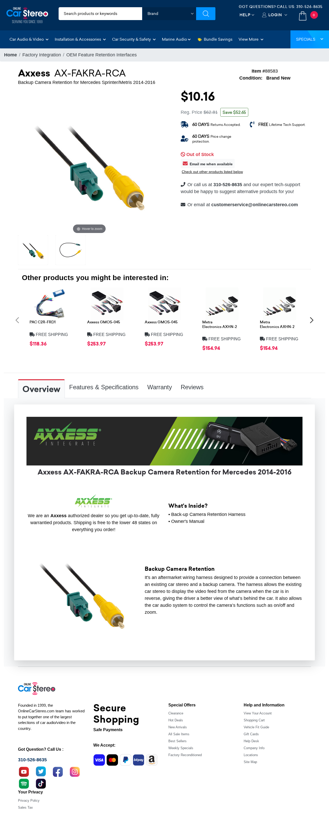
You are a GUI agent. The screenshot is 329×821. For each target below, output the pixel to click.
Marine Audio (174, 39)
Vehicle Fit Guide (256, 727)
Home (10, 54)
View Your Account (258, 713)
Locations (251, 755)
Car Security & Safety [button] (132, 39)
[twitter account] (41, 771)
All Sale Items (178, 734)
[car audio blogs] (24, 783)
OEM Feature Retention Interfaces (101, 54)
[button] (17, 319)
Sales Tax (25, 807)
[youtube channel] (24, 771)
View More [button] (249, 39)
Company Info (254, 748)
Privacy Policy (29, 800)
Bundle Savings (218, 39)
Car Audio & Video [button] (27, 39)
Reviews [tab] (192, 387)
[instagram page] (75, 771)
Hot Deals (175, 720)
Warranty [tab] (159, 387)
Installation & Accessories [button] (78, 39)
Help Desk (251, 741)
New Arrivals (177, 727)
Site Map (250, 762)
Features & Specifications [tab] (104, 387)
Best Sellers (177, 741)
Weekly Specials (180, 748)
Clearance (175, 713)
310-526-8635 (309, 6)
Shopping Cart (254, 720)
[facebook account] (58, 771)
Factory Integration (41, 54)
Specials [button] (305, 39)
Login (275, 15)
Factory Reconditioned (185, 755)
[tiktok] (41, 783)
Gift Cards (251, 734)
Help (245, 15)
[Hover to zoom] (89, 163)
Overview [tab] (41, 389)
